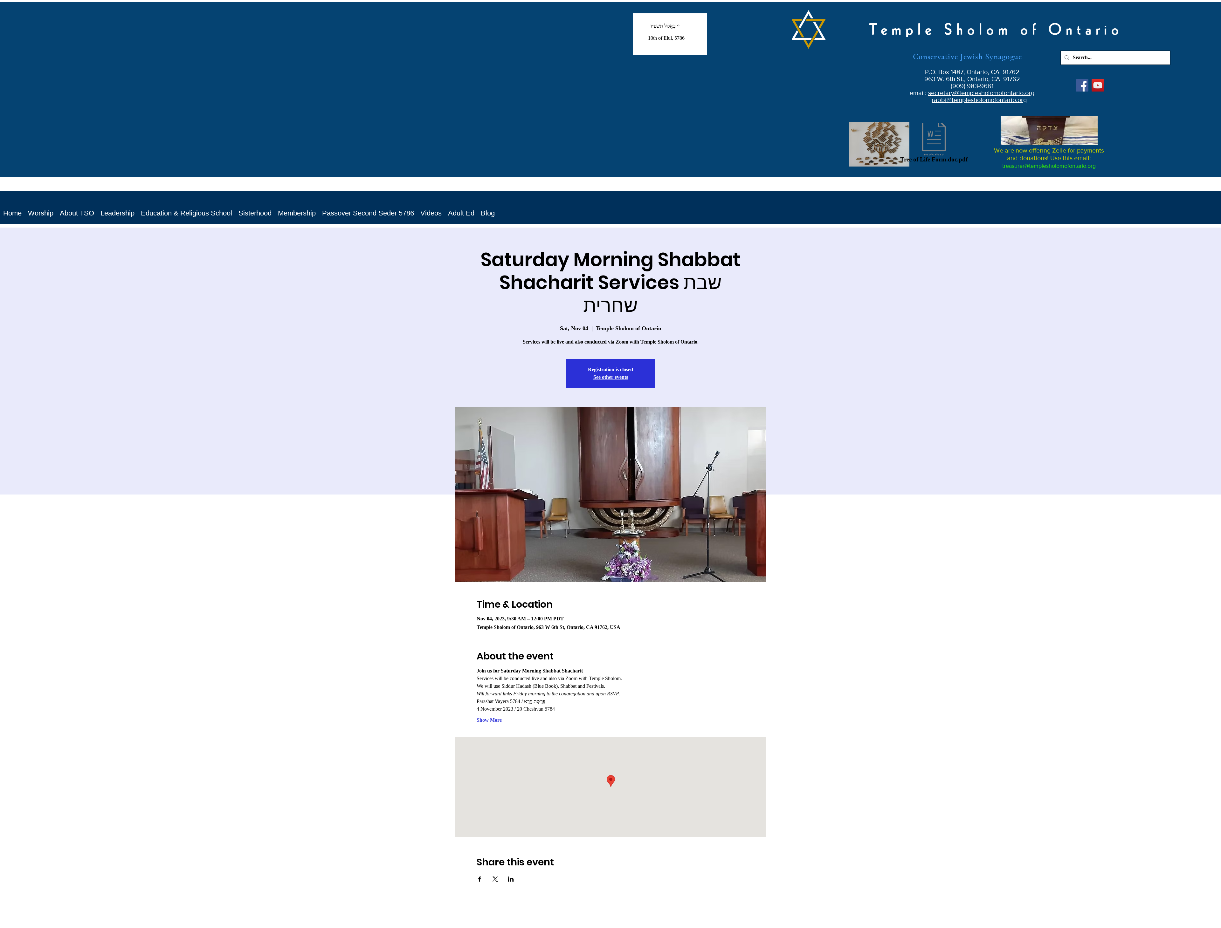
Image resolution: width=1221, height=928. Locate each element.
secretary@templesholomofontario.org (981, 92)
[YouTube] (1098, 85)
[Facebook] (1082, 85)
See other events (610, 377)
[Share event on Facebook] (480, 879)
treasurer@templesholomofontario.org (1049, 166)
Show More (489, 720)
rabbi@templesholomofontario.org (979, 99)
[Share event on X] (495, 879)
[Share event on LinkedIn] (511, 879)
